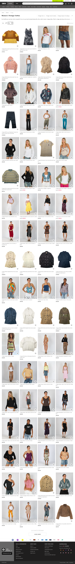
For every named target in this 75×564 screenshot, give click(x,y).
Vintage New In (41, 15)
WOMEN (10, 3)
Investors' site (32, 551)
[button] (60, 550)
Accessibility (71, 562)
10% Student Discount (19, 553)
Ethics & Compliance (19, 558)
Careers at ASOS (33, 547)
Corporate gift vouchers (49, 549)
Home (3, 12)
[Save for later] (17, 46)
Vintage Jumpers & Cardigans (64, 15)
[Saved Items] (68, 3)
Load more (37, 534)
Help (17, 546)
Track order (18, 547)
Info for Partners (47, 553)
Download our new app (58, 0)
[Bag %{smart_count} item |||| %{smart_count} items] (71, 3)
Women (7, 12)
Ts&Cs (67, 562)
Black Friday (47, 551)
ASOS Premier (18, 551)
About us (31, 546)
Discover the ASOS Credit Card (50, 554)
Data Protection (18, 556)
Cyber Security (32, 553)
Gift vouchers (47, 547)
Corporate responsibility (34, 549)
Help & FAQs (67, 0)
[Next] (72, 16)
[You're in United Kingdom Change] (71, 1)
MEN (17, 3)
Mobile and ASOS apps (49, 546)
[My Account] (65, 3)
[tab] (4, 6)
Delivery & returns (19, 549)
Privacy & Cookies (62, 562)
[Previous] (36, 16)
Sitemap (17, 554)
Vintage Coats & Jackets (51, 15)
